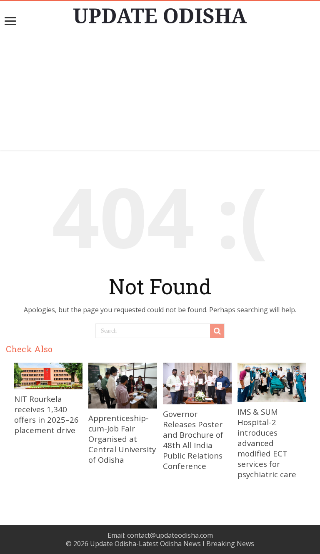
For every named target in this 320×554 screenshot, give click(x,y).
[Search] (217, 331)
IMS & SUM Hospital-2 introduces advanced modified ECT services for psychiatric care (267, 442)
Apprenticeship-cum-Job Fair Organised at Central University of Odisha (122, 439)
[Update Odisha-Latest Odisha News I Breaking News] (160, 13)
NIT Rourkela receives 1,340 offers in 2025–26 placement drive (46, 414)
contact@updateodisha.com (170, 535)
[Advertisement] (160, 92)
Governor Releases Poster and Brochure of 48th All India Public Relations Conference (193, 440)
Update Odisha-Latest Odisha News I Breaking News (172, 543)
